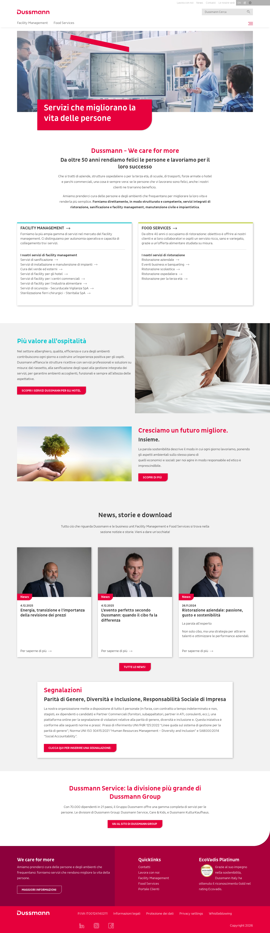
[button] (250, 3)
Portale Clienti (148, 889)
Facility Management (32, 23)
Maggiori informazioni (39, 890)
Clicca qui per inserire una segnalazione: (79, 748)
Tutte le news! (134, 667)
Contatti (211, 2)
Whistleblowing (220, 913)
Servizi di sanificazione (36, 260)
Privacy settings (191, 913)
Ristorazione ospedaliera (159, 274)
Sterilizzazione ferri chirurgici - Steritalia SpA (52, 293)
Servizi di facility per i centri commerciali (50, 279)
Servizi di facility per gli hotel (41, 274)
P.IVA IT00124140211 (92, 913)
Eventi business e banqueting (163, 264)
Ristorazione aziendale (158, 260)
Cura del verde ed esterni (38, 269)
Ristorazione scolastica (158, 269)
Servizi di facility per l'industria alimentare (51, 283)
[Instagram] (96, 926)
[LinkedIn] (82, 926)
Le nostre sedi (227, 2)
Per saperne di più (33, 651)
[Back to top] (260, 873)
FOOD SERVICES (156, 228)
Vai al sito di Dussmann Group (134, 824)
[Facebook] (111, 926)
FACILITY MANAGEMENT (42, 228)
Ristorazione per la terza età (162, 279)
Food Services (64, 23)
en (239, 2)
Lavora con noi (185, 2)
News (199, 2)
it (245, 2)
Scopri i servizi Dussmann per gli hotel (51, 390)
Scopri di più (152, 477)
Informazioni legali (126, 913)
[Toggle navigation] (249, 23)
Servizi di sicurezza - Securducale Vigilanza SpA (54, 288)
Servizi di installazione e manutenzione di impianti (56, 264)
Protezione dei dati (160, 913)
